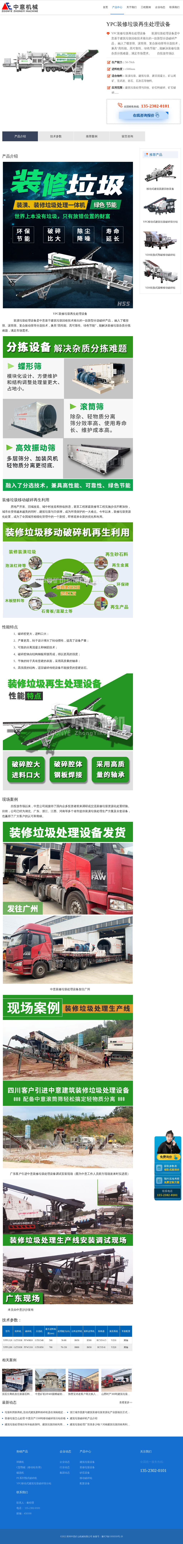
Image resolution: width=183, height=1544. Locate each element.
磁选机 (20, 1472)
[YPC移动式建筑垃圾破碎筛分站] (160, 206)
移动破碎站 (86, 1478)
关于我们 (132, 7)
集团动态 (65, 1472)
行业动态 (65, 1467)
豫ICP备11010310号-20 (112, 1536)
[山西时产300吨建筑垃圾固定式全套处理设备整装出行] (116, 1380)
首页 (105, 7)
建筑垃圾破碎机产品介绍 (83, 1418)
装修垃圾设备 (87, 1467)
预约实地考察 (171, 1180)
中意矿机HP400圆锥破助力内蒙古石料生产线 (50, 1394)
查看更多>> (125, 1402)
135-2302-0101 (155, 106)
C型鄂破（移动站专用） (29, 1467)
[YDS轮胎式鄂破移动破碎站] (160, 239)
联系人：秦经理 (25, 1502)
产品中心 (117, 7)
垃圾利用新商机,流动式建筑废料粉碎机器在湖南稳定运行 (36, 1412)
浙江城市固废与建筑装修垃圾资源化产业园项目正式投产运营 (103, 1412)
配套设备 (85, 1483)
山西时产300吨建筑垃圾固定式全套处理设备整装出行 (116, 1394)
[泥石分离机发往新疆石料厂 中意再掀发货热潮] (17, 1380)
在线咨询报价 (143, 115)
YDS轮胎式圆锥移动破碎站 (160, 287)
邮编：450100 (23, 1513)
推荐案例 (91, 136)
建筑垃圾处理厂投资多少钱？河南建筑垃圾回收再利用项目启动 (105, 1424)
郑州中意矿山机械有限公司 (79, 1536)
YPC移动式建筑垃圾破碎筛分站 (160, 221)
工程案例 (146, 7)
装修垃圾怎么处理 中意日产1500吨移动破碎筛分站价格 (35, 1418)
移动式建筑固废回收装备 (160, 189)
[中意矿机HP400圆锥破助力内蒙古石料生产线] (50, 1380)
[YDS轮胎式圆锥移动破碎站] (160, 272)
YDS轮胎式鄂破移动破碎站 (160, 255)
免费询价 (166, 1157)
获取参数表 (171, 1168)
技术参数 (56, 136)
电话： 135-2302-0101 (28, 1508)
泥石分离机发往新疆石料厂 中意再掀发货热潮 (17, 1394)
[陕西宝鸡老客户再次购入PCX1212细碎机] (83, 1380)
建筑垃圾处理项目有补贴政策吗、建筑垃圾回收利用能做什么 (38, 1424)
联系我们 (174, 7)
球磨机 (20, 1462)
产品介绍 (20, 136)
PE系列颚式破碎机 (26, 1478)
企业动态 (160, 7)
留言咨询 (127, 136)
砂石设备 (85, 1472)
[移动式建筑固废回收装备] (160, 173)
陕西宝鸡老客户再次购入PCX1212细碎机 (83, 1394)
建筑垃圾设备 (87, 1462)
